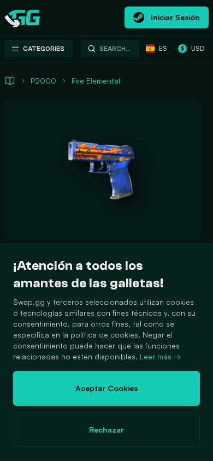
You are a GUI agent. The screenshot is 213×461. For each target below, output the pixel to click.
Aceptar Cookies (106, 388)
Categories (43, 48)
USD (192, 48)
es (163, 48)
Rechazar (106, 429)
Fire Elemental (96, 80)
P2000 (43, 80)
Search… (115, 48)
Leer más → (160, 356)
